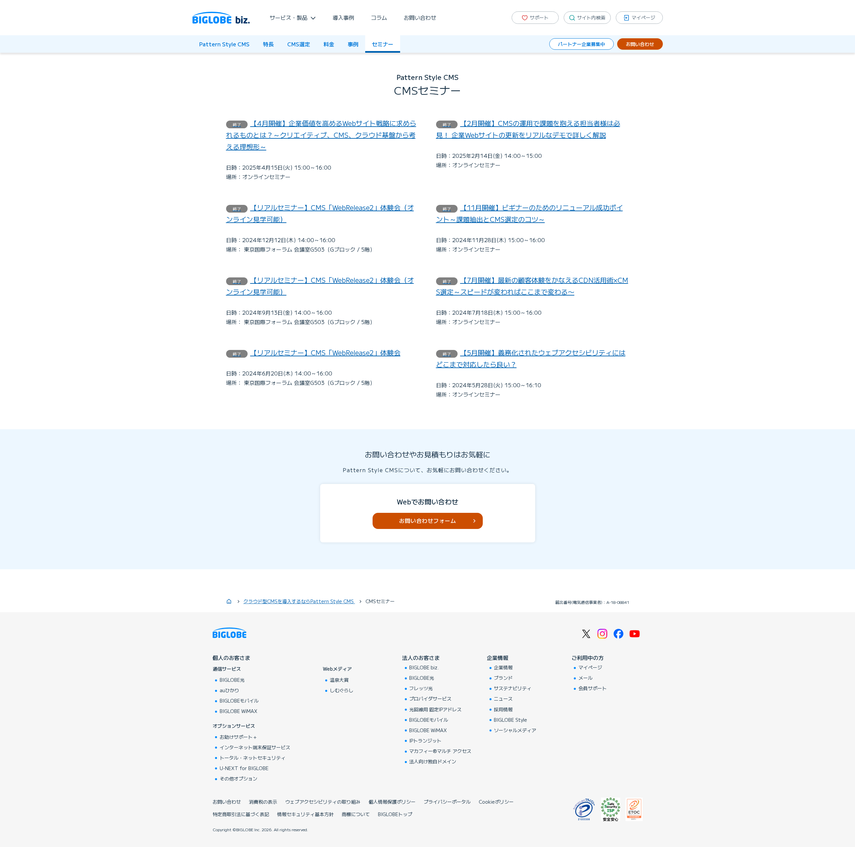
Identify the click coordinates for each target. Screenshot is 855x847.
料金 (329, 44)
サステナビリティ (512, 688)
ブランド (503, 677)
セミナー (382, 44)
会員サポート (593, 688)
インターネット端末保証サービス (255, 747)
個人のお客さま (231, 658)
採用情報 (503, 709)
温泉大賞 (339, 679)
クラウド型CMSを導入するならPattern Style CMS (299, 601)
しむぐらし (341, 690)
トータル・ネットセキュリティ (253, 757)
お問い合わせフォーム (427, 521)
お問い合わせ (420, 17)
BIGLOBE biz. (424, 667)
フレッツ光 (421, 688)
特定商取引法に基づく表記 (241, 814)
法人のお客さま (421, 658)
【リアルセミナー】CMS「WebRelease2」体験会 (316, 352)
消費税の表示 (263, 801)
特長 (268, 44)
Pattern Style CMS (224, 44)
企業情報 (497, 658)
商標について (356, 814)
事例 (353, 44)
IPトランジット (425, 740)
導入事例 (343, 17)
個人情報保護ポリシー (392, 801)
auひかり (229, 690)
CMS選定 (298, 44)
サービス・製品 (288, 17)
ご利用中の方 (587, 658)
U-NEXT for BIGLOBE (244, 768)
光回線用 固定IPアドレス (435, 709)
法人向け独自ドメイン (432, 761)
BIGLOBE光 (232, 679)
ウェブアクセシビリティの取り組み (322, 801)
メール (586, 677)
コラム (379, 17)
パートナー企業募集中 (581, 44)
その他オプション (238, 778)
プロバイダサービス (430, 698)
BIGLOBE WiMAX (238, 711)
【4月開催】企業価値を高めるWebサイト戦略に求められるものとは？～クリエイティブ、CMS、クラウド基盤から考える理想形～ (321, 134)
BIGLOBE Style (510, 719)
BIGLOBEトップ (395, 814)
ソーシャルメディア (515, 730)
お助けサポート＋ (238, 736)
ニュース (503, 698)
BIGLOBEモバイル (239, 700)
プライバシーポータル (447, 801)
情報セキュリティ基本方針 (305, 814)
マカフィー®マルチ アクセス (440, 751)
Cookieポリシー (496, 801)
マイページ (590, 667)
